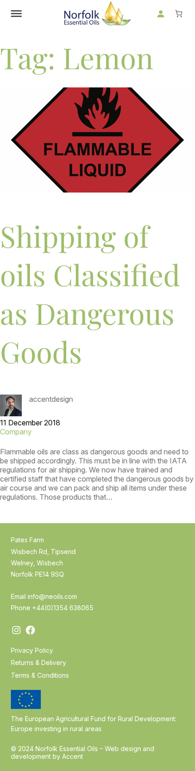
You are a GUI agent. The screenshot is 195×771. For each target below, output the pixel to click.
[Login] (160, 14)
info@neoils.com (52, 596)
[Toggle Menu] (16, 13)
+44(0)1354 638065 (62, 608)
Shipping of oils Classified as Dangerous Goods (90, 294)
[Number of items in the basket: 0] (179, 14)
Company (16, 431)
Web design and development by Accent (82, 752)
